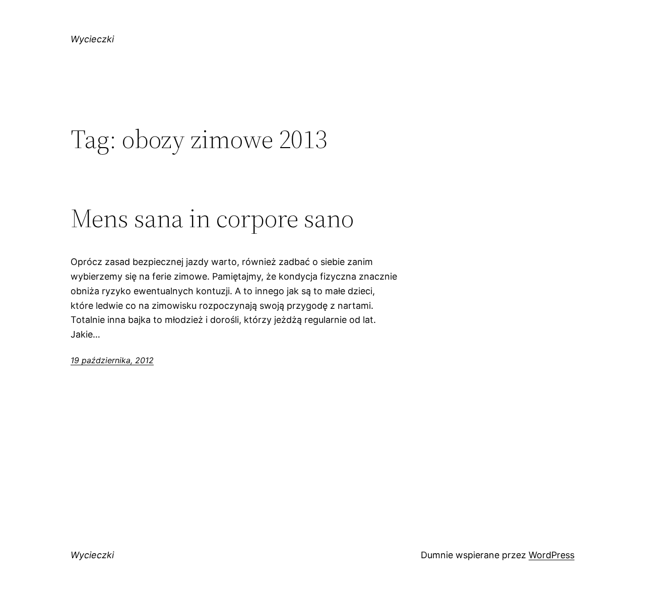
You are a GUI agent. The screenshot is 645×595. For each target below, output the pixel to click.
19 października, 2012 (112, 360)
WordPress (551, 555)
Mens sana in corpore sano (212, 218)
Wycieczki (92, 39)
